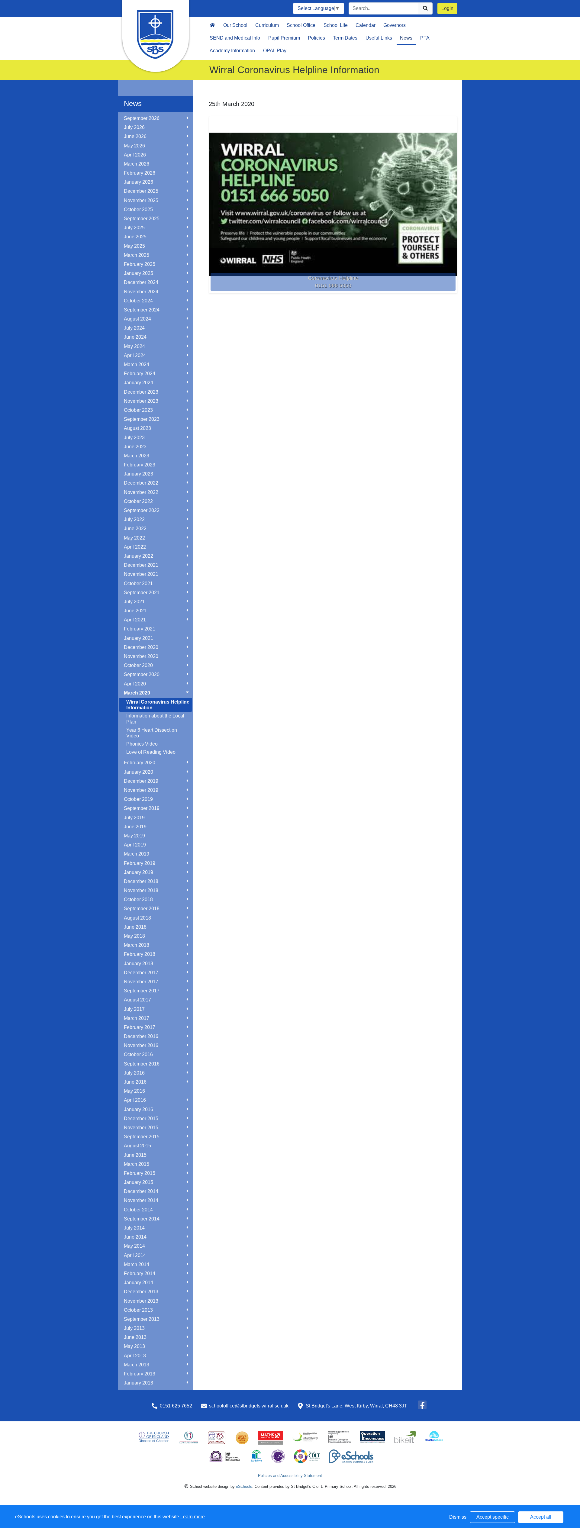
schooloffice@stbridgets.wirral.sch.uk (248, 1405)
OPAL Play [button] (274, 50)
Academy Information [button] (232, 50)
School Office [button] (301, 25)
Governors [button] (394, 25)
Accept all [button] (540, 1517)
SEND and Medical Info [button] (235, 37)
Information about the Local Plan (155, 718)
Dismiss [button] (457, 1517)
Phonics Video (142, 743)
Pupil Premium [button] (284, 37)
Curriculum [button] (267, 25)
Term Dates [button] (345, 37)
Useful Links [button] (379, 37)
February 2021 (139, 628)
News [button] (406, 37)
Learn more (192, 1516)
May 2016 (134, 1091)
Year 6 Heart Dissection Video (151, 732)
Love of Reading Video (151, 752)
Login (447, 8)
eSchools (244, 1486)
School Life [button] (336, 25)
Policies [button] (316, 37)
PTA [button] (425, 37)
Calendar (365, 25)
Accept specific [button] (492, 1517)
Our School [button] (235, 25)
